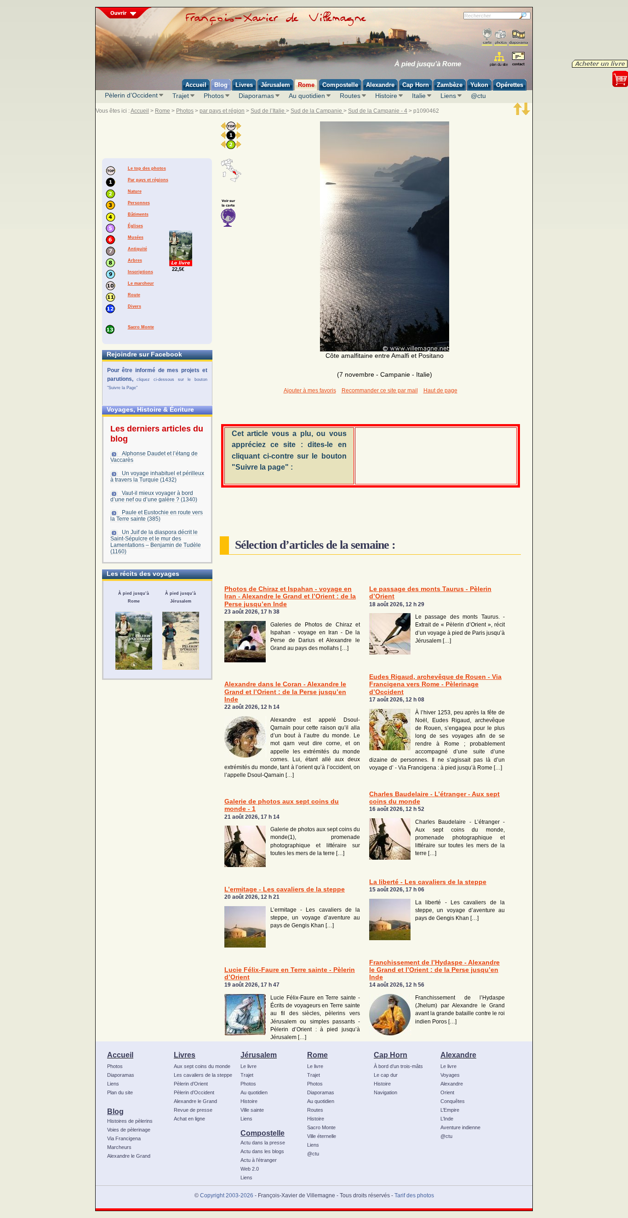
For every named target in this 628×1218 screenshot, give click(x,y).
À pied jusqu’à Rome (427, 64)
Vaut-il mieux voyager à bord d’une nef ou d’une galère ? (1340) (153, 496)
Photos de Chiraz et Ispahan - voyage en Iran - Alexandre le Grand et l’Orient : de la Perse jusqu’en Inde (290, 597)
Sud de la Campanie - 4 (377, 111)
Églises (135, 226)
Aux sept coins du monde (202, 1066)
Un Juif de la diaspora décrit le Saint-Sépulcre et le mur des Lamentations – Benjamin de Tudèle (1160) (155, 541)
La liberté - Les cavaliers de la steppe (427, 882)
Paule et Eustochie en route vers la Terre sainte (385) (156, 516)
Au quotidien (307, 95)
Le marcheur (141, 283)
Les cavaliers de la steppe (203, 1075)
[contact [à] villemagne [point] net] (518, 60)
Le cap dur (386, 1075)
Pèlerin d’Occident (131, 95)
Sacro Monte (141, 327)
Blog (115, 1111)
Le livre (248, 1066)
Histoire (386, 95)
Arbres (135, 260)
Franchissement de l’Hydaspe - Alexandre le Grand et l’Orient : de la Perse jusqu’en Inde (434, 970)
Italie (419, 95)
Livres (184, 1055)
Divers (134, 306)
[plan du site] (499, 59)
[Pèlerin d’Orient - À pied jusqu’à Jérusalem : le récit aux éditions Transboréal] (180, 641)
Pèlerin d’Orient (191, 1083)
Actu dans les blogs (262, 1151)
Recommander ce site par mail (380, 390)
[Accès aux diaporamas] (518, 37)
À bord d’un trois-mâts (398, 1066)
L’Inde (446, 1118)
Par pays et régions (148, 180)
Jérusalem (258, 1055)
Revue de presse (193, 1110)
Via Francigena (124, 1138)
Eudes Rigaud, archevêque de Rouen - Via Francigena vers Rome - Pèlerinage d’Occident (435, 684)
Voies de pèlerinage (128, 1129)
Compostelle (262, 1133)
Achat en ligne (189, 1118)
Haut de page (440, 390)
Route (134, 295)
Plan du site (120, 1092)
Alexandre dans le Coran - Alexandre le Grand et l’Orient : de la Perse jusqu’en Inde (285, 692)
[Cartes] (487, 37)
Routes (350, 95)
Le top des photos (147, 168)
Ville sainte (252, 1110)
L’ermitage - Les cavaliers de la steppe (284, 889)
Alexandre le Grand (128, 1156)
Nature (135, 191)
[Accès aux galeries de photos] (500, 37)
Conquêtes (452, 1101)
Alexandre (458, 1055)
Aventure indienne (460, 1127)
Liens (448, 95)
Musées (135, 237)
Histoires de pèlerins (130, 1121)
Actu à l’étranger (258, 1160)
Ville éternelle (321, 1136)
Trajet (180, 95)
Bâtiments (138, 214)
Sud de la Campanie (317, 111)
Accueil (140, 111)
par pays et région (222, 111)
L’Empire (449, 1110)
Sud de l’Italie (268, 111)
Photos (214, 95)
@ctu (478, 95)
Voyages (450, 1075)
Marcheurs (119, 1147)
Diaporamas (256, 95)
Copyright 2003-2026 (226, 1195)
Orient (447, 1092)
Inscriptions (140, 272)
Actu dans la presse (262, 1142)
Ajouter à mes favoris (310, 390)
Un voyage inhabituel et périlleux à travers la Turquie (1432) (157, 477)
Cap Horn (390, 1055)
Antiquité (137, 249)
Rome (162, 111)
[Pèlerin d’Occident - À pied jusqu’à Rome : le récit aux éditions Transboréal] (133, 641)
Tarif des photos (414, 1195)
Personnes (139, 203)
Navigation (385, 1092)
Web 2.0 (249, 1169)
